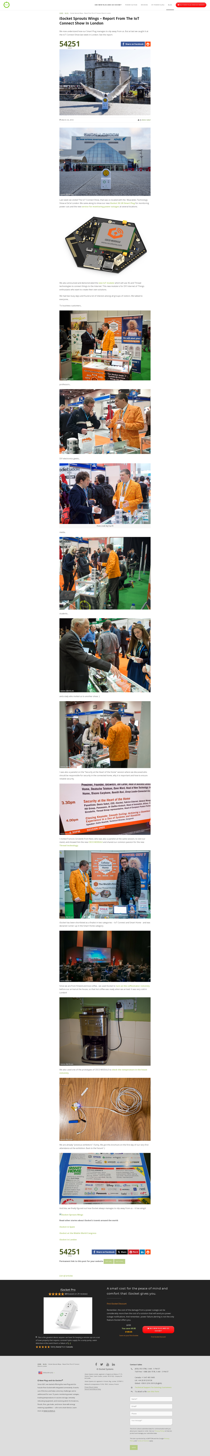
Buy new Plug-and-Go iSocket (192, 5)
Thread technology (68, 845)
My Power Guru (157, 5)
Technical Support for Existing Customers (153, 1387)
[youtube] (107, 1364)
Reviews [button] (144, 5)
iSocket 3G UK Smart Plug (122, 203)
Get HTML (119, 1261)
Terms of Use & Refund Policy (93, 1389)
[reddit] (148, 44)
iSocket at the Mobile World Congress (77, 1233)
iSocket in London (68, 1239)
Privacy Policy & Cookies (91, 1387)
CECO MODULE (96, 842)
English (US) (48, 1373)
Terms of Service (143, 1441)
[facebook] (96, 1364)
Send (134, 1447)
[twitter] (101, 1364)
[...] (69, 1343)
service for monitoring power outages (100, 206)
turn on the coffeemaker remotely (133, 986)
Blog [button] (170, 5)
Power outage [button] (131, 5)
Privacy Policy (159, 1431)
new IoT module (106, 283)
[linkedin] (142, 1252)
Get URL (108, 1261)
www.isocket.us (49, 1411)
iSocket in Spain (67, 1227)
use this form (153, 1391)
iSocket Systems (106, 1369)
